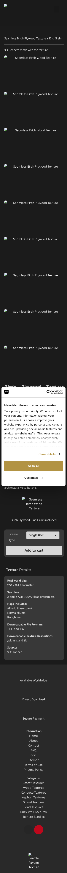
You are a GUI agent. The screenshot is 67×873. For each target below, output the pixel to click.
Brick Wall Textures (33, 812)
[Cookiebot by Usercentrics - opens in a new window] (47, 392)
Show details (47, 454)
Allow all (33, 465)
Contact (33, 745)
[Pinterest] (38, 829)
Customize (31, 477)
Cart (33, 755)
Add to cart (34, 550)
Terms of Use (33, 765)
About (33, 740)
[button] (56, 9)
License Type (13, 537)
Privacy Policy (33, 769)
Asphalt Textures (33, 797)
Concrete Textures (33, 792)
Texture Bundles (34, 817)
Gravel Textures (33, 802)
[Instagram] (28, 829)
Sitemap (33, 760)
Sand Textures (33, 807)
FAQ (33, 750)
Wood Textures (33, 787)
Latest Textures (33, 783)
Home (33, 736)
